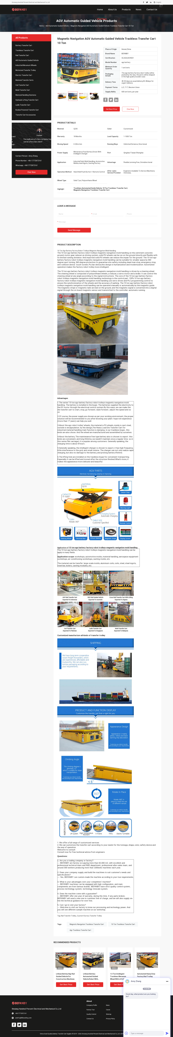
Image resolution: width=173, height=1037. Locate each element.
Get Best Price (111, 109)
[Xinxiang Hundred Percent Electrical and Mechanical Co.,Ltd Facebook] (143, 2)
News (108, 1005)
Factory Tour (90, 1010)
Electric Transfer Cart (24, 75)
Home (41, 26)
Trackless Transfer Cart (25, 50)
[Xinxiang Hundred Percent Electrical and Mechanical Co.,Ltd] (19, 9)
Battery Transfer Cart (24, 45)
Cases (108, 1010)
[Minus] (167, 981)
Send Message (74, 230)
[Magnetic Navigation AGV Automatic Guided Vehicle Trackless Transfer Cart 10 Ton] (78, 68)
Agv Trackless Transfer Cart (80, 930)
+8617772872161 (31, 165)
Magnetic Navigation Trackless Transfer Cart (87, 924)
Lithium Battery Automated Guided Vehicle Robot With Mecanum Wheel (90, 976)
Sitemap (108, 1014)
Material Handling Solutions (26, 95)
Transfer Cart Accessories (26, 115)
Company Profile (91, 1005)
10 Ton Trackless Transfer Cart (123, 924)
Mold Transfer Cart (23, 90)
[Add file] (126, 1033)
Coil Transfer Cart (22, 85)
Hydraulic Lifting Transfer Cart (27, 100)
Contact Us (90, 1019)
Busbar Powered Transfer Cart (27, 110)
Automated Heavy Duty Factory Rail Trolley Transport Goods (146, 976)
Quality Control (91, 1014)
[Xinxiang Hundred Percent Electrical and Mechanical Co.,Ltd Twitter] (147, 2)
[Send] (167, 1033)
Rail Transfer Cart (22, 55)
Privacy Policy (110, 1019)
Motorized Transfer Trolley (26, 70)
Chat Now (31, 172)
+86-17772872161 (35, 161)
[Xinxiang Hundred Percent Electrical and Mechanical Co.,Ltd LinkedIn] (151, 2)
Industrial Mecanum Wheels (26, 65)
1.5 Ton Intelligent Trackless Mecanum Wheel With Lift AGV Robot (118, 976)
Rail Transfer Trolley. (68, 916)
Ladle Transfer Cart (23, 105)
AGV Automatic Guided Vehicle (57, 26)
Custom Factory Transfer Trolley (89, 916)
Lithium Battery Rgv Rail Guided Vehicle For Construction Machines (65, 976)
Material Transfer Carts (24, 80)
